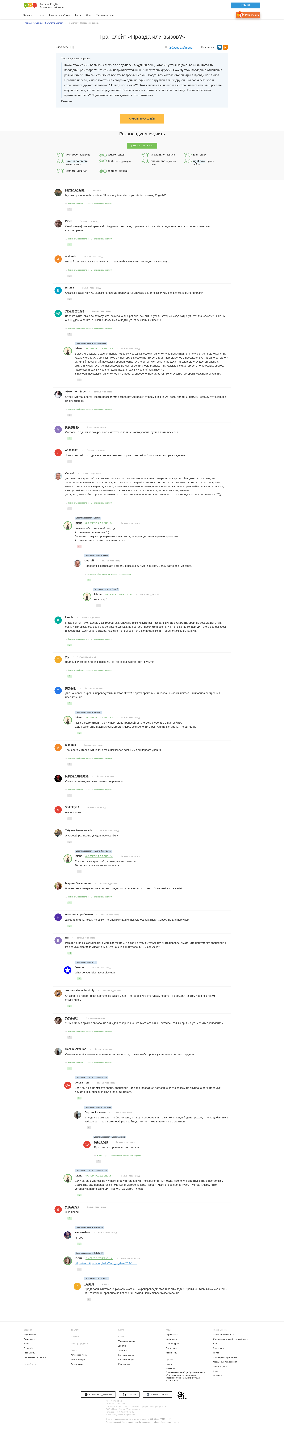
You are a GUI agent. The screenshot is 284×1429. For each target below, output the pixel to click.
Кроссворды (171, 1353)
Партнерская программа (225, 1357)
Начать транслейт (142, 118)
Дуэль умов (171, 1339)
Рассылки (170, 1368)
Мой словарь (124, 1364)
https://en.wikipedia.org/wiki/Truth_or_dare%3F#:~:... (106, 1263)
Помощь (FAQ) (220, 1366)
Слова (121, 1336)
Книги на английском (59, 15)
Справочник (219, 1348)
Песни (169, 1364)
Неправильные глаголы (35, 1357)
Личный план (30, 1364)
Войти (245, 5)
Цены (215, 1371)
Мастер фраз (172, 1343)
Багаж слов (171, 1348)
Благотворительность (223, 1334)
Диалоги (75, 1330)
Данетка (122, 1346)
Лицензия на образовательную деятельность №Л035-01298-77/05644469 (138, 1419)
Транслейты (29, 1353)
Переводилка (172, 1334)
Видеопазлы (30, 1334)
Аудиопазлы (30, 1339)
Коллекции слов (126, 1355)
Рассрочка (218, 1375)
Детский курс (77, 1364)
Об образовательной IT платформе (230, 1339)
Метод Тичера (78, 1359)
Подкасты (75, 1336)
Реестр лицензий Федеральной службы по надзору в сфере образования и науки (142, 1422)
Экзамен (122, 1350)
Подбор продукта (79, 1343)
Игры (88, 15)
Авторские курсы (79, 1355)
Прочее (169, 1359)
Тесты (78, 15)
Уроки (26, 1343)
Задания (27, 15)
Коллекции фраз (126, 1359)
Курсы (40, 15)
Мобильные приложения (225, 1362)
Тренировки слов (105, 15)
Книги (121, 1330)
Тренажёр (28, 1348)
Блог (215, 1343)
